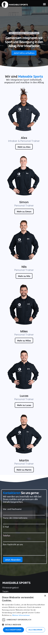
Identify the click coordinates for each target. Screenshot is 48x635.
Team (5, 591)
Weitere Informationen (21, 615)
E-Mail (6, 527)
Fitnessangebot (10, 587)
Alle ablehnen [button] (35, 630)
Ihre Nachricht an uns (13, 544)
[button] (44, 4)
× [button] (45, 596)
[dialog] (24, 614)
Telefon (6, 535)
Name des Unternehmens (15, 518)
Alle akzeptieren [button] (13, 630)
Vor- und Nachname (12, 509)
